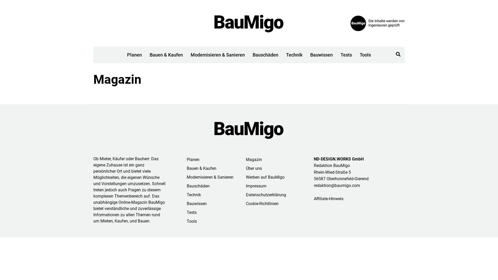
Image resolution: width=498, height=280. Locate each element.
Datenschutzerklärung (266, 194)
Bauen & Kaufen (166, 55)
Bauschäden (265, 55)
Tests (346, 55)
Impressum (256, 186)
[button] (398, 54)
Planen (134, 55)
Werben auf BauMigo (265, 177)
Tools (365, 55)
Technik (294, 55)
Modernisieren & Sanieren (218, 55)
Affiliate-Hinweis (328, 198)
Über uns (254, 168)
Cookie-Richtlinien (262, 203)
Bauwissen (321, 55)
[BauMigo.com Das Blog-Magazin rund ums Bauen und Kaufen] (249, 23)
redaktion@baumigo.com (337, 185)
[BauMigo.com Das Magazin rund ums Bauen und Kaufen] (249, 130)
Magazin (254, 159)
